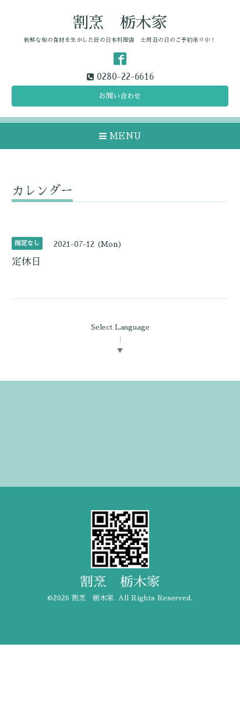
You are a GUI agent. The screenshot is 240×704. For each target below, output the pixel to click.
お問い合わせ (120, 96)
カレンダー (42, 191)
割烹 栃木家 (120, 22)
